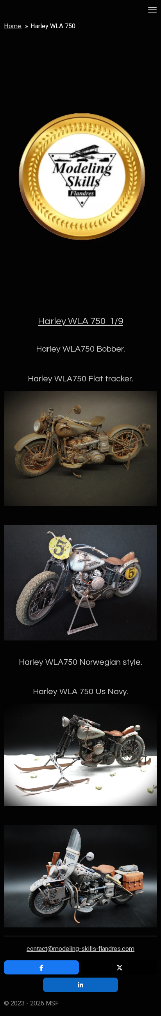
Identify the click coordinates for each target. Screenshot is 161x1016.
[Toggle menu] (152, 10)
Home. (13, 26)
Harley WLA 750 (52, 26)
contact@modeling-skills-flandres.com (80, 948)
